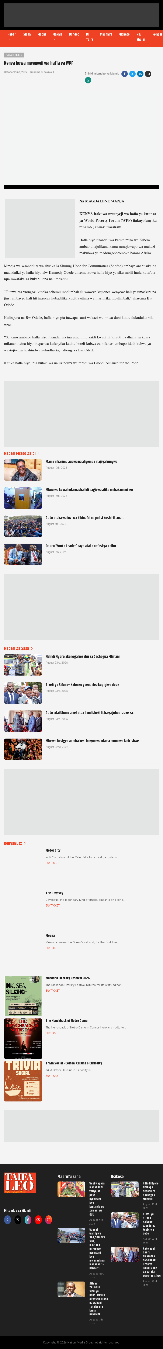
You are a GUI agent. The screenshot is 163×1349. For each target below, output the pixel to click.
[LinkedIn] (140, 74)
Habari (12, 34)
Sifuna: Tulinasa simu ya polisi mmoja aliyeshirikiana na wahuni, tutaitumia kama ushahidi (98, 1299)
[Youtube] (38, 1220)
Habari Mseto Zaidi (20, 453)
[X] (132, 74)
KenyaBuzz (13, 843)
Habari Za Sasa (16, 648)
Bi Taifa (89, 37)
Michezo (124, 34)
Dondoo (74, 34)
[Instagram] (48, 1220)
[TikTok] (28, 1220)
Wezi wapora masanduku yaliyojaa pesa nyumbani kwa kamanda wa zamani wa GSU (97, 1199)
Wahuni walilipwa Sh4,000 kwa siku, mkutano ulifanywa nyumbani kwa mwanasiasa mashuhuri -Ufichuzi (97, 1249)
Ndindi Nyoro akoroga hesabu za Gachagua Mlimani (151, 1191)
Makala (57, 34)
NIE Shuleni (141, 37)
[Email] (148, 74)
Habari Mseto (14, 54)
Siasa (27, 34)
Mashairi (106, 34)
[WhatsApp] (88, 80)
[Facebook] (124, 74)
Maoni (42, 34)
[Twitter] (17, 1220)
